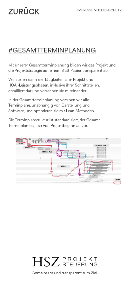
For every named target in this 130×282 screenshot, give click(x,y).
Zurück (23, 12)
